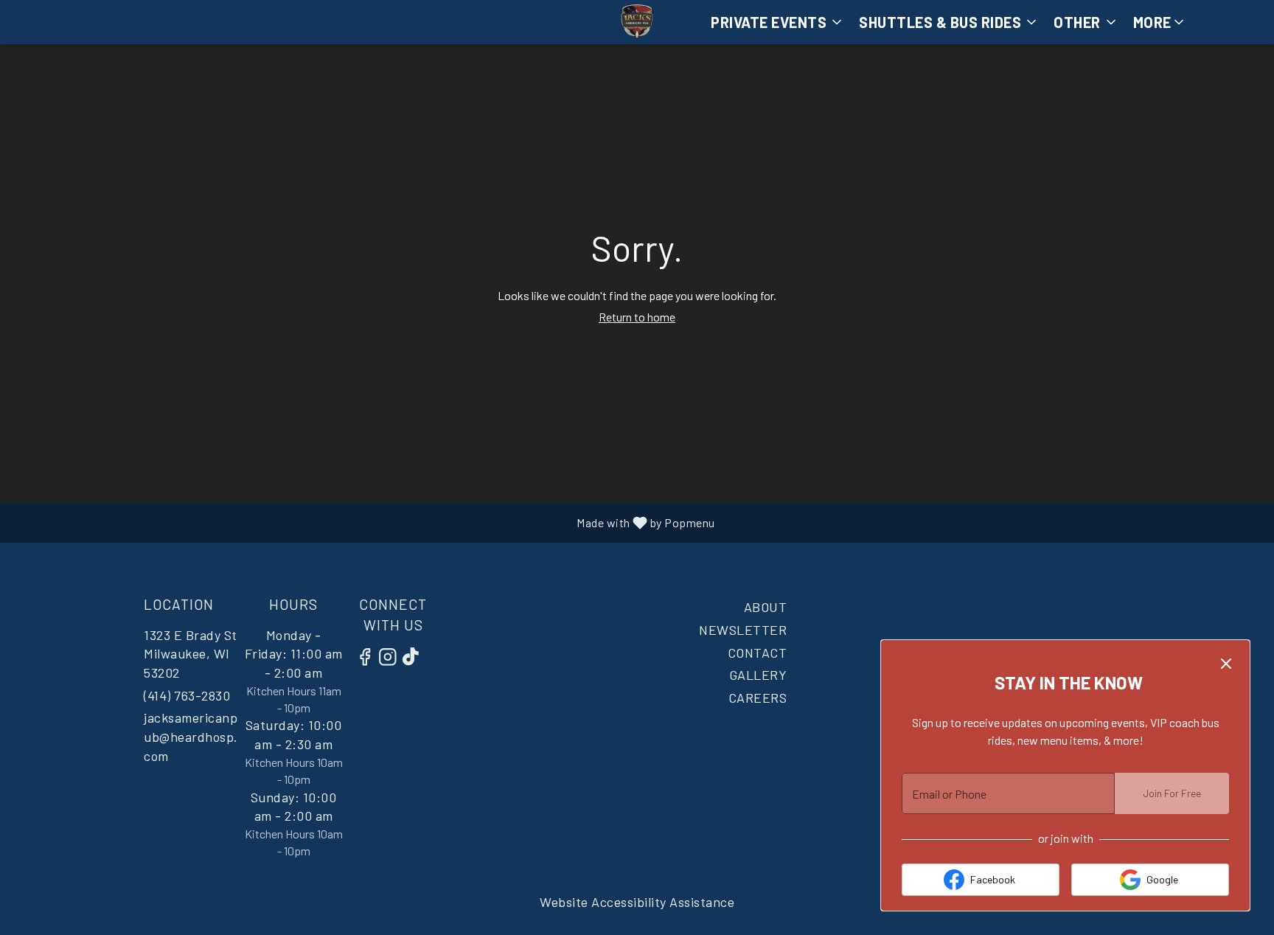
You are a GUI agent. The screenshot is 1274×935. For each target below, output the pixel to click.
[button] (1160, 22)
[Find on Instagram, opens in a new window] (391, 658)
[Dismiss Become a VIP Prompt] (1226, 663)
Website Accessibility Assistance (637, 902)
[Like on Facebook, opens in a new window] (368, 658)
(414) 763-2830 (187, 695)
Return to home (637, 317)
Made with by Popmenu (367, 522)
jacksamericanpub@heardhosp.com (191, 736)
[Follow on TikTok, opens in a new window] (414, 658)
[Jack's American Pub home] (637, 22)
